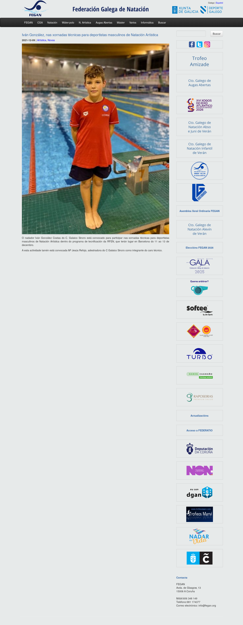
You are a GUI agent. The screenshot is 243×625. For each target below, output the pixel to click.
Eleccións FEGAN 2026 (199, 247)
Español (219, 2)
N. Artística (85, 22)
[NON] (199, 470)
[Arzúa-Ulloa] (199, 331)
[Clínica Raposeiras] (199, 397)
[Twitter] (199, 44)
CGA (40, 22)
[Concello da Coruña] (199, 558)
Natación (52, 22)
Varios (132, 22)
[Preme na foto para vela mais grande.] (95, 139)
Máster (121, 22)
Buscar (162, 22)
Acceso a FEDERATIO (199, 430)
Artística (41, 40)
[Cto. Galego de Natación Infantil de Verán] (199, 148)
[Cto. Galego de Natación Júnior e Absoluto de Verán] (199, 126)
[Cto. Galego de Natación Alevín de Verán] (199, 229)
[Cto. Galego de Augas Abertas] (199, 83)
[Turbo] (199, 353)
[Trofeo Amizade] (199, 61)
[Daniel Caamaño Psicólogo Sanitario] (199, 375)
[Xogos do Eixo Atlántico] (199, 104)
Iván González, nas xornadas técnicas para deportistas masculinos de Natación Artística (90, 34)
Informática (147, 22)
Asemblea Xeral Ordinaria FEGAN (199, 211)
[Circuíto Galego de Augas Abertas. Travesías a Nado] (199, 170)
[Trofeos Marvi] (199, 514)
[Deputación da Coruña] (199, 448)
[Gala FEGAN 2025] (199, 265)
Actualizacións (199, 415)
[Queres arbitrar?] (199, 287)
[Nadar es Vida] (199, 536)
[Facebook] (192, 44)
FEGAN (28, 22)
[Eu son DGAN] (199, 492)
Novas (51, 40)
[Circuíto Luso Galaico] (199, 192)
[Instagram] (207, 44)
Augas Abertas (104, 22)
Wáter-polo (68, 22)
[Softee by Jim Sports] (199, 309)
